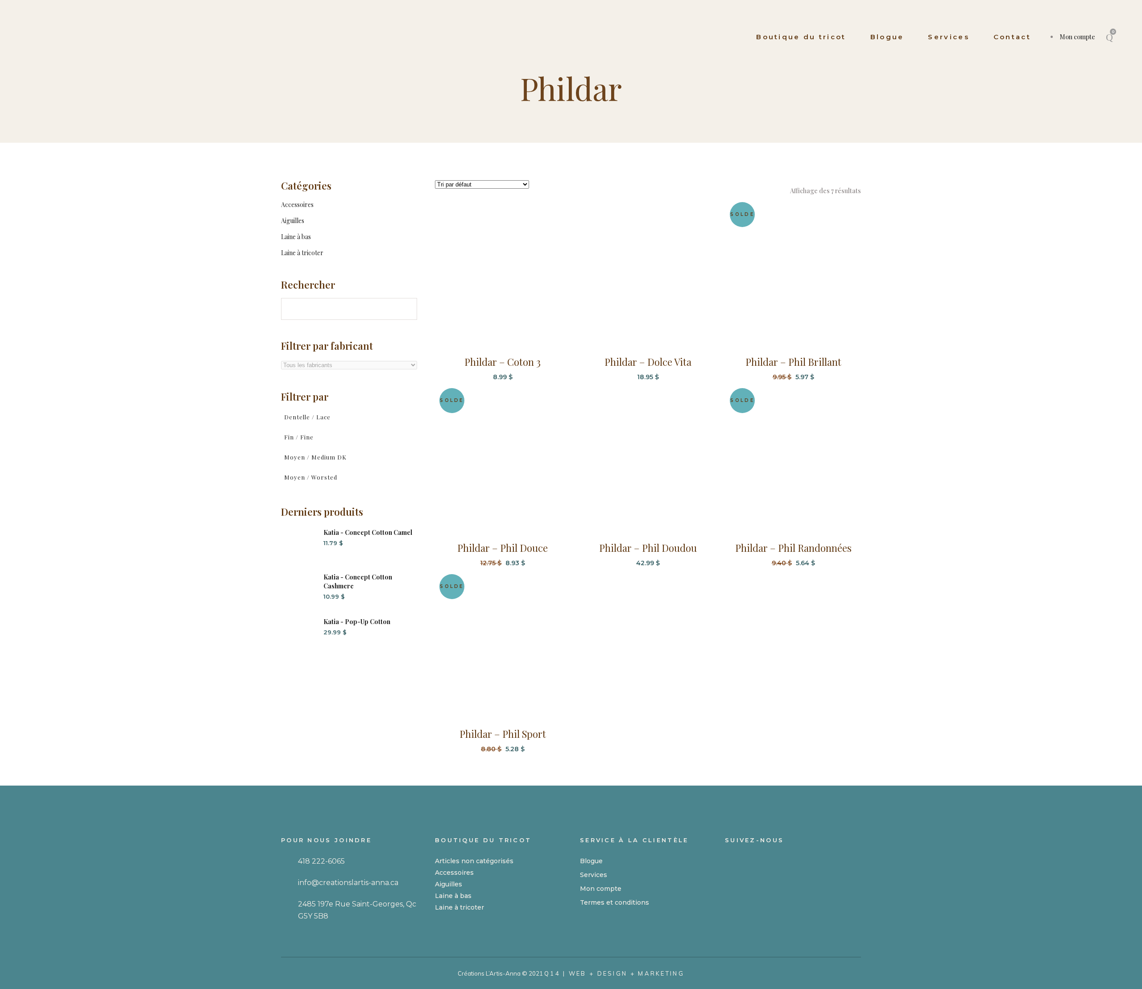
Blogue (591, 861)
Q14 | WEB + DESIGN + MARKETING (614, 973)
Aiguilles (292, 220)
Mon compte (1077, 37)
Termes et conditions (614, 902)
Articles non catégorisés (474, 861)
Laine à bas (296, 236)
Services (593, 875)
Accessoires (297, 204)
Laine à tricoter (302, 252)
